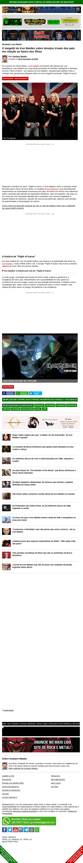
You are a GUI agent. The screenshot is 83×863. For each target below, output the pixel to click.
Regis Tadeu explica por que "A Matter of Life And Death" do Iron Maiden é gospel (42, 436)
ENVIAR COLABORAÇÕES (13, 783)
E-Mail (37, 409)
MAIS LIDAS (56, 783)
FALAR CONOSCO (9, 797)
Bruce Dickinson (52, 189)
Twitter (6, 409)
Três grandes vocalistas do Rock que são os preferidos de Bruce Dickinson (42, 554)
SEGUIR (5, 794)
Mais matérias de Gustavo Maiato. (23, 768)
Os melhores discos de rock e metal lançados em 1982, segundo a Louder (42, 460)
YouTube (15, 409)
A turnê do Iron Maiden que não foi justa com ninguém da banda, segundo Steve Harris (42, 566)
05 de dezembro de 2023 (28, 59)
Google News (27, 409)
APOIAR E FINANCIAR (11, 790)
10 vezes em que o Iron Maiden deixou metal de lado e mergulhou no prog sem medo (44, 518)
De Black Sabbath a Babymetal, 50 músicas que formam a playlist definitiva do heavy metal (42, 483)
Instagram (71, 405)
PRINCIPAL (55, 776)
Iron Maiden (17, 44)
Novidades (6, 44)
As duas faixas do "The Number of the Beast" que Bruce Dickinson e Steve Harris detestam (44, 471)
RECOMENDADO (58, 780)
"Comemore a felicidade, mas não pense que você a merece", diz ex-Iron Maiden (44, 530)
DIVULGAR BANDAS (10, 787)
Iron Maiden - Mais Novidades (15, 78)
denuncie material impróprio (25, 811)
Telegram (50, 405)
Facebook (60, 405)
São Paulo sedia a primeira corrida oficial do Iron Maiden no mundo (43, 494)
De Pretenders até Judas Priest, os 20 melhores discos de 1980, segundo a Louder (41, 507)
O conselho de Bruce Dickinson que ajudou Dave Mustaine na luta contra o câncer (42, 448)
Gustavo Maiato (19, 56)
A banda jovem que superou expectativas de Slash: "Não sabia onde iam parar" (44, 542)
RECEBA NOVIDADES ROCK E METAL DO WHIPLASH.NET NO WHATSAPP (41, 2)
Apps (45, 409)
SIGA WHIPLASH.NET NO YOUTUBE (20, 381)
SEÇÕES (54, 787)
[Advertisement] (20, 234)
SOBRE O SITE (8, 776)
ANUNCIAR (6, 780)
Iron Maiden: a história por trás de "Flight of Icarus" (28, 271)
